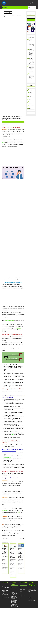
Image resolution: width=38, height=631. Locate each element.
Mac (30, 99)
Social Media (31, 105)
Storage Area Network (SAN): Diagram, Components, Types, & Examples (21, 553)
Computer (30, 89)
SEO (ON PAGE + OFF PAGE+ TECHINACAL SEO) (32, 590)
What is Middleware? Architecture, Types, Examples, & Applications (14, 605)
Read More (5, 572)
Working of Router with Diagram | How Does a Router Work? (31, 61)
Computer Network (8, 12)
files (12, 434)
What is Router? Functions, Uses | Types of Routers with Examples (12, 553)
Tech (30, 108)
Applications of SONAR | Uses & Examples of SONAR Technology (31, 69)
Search (29, 14)
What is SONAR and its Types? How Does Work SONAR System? (14, 593)
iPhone (30, 96)
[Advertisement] (13, 66)
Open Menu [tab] (5, 7)
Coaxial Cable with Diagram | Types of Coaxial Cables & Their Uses (4, 552)
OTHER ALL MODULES (32, 600)
